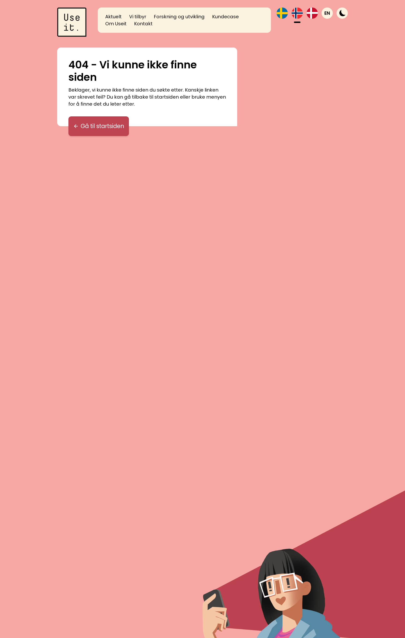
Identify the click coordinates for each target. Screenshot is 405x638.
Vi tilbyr (137, 16)
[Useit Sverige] (282, 13)
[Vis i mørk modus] (342, 13)
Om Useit (116, 23)
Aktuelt (113, 16)
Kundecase (225, 16)
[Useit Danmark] (312, 13)
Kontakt (143, 23)
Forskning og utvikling (179, 16)
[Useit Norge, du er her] (297, 13)
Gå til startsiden (102, 126)
